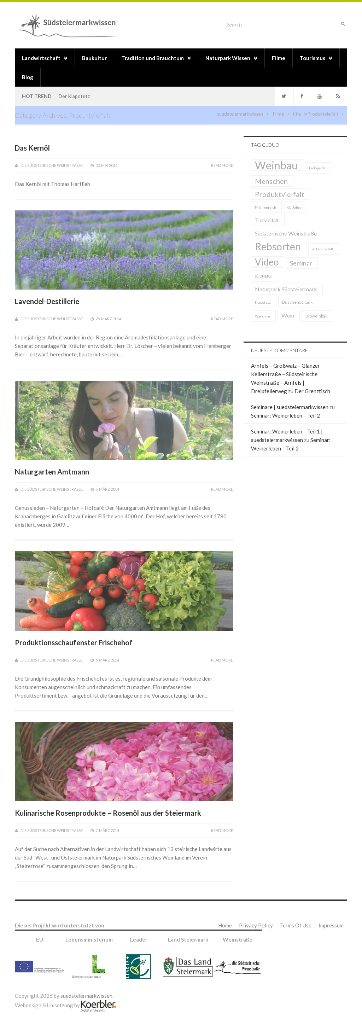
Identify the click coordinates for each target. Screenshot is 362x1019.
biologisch (317, 168)
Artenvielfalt (322, 249)
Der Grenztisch (312, 391)
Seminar (301, 263)
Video (267, 262)
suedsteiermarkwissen (240, 114)
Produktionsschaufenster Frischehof (74, 642)
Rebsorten (278, 246)
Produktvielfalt (323, 114)
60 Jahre (294, 207)
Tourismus (312, 58)
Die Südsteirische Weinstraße (52, 165)
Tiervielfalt (267, 220)
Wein (287, 315)
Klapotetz (263, 302)
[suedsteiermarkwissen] (70, 25)
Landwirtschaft (41, 58)
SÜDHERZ (263, 276)
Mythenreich (265, 207)
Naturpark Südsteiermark (286, 289)
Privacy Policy (256, 925)
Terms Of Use (295, 925)
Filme (278, 58)
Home (225, 925)
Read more (222, 165)
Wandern (262, 316)
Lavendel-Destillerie (47, 301)
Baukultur (94, 58)
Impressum (331, 925)
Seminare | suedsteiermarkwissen (289, 407)
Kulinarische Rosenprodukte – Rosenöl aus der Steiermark (108, 813)
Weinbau (276, 165)
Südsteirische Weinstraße (286, 233)
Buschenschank (297, 302)
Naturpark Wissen (227, 58)
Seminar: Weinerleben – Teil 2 (285, 415)
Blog (27, 77)
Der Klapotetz (74, 96)
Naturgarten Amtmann (52, 471)
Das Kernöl (32, 148)
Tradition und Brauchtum (152, 58)
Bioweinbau (316, 316)
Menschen (271, 181)
